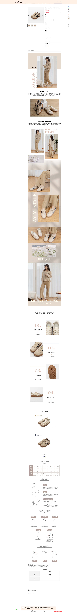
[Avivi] (19, 2)
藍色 (45, 16)
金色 (44, 456)
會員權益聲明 (43, 611)
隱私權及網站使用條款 (33, 611)
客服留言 (43, 610)
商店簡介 (32, 610)
